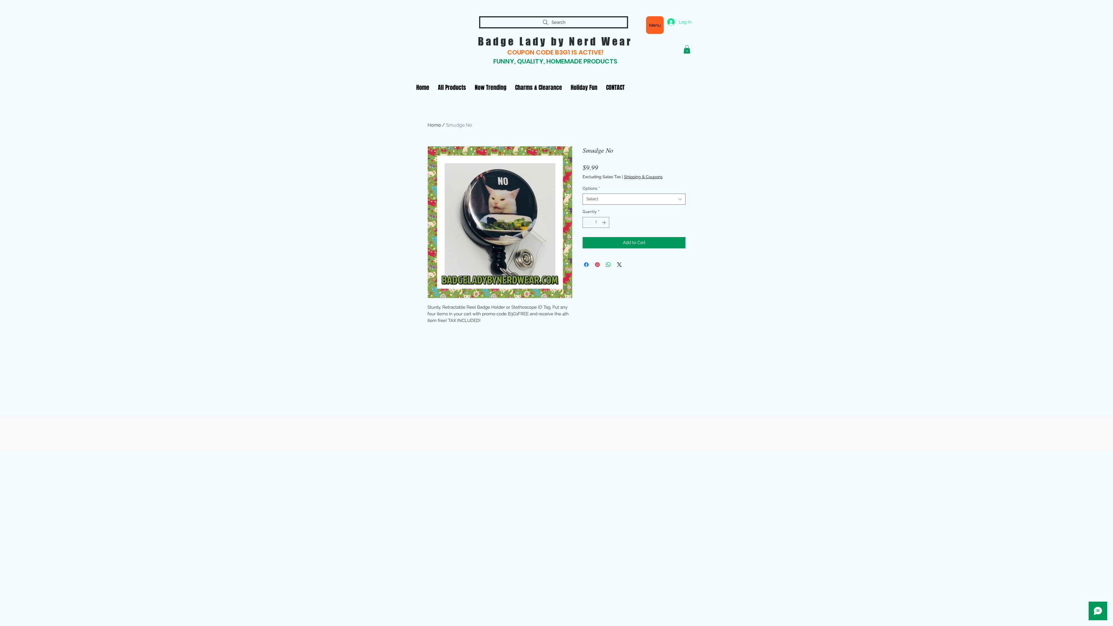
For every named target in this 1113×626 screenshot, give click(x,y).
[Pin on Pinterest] (597, 264)
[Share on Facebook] (586, 264)
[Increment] (604, 222)
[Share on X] (619, 264)
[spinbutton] (596, 222)
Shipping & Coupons (643, 176)
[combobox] (634, 199)
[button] (686, 49)
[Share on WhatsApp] (608, 264)
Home (434, 125)
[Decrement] (587, 222)
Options (591, 188)
